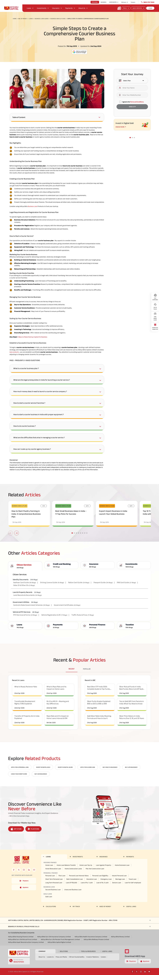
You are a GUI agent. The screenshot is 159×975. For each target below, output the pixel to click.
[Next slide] (16, 533)
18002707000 (18, 962)
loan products (14, 352)
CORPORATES (113, 2)
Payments (69, 8)
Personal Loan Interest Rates (79, 876)
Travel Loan (132, 879)
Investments (41, 8)
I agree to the (133, 102)
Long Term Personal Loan (53, 883)
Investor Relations (92, 957)
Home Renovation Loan (53, 869)
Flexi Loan (62, 876)
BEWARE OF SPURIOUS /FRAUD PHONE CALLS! (23, 926)
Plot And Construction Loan (95, 869)
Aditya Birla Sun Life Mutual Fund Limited (22, 939)
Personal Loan (50, 876)
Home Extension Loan (122, 865)
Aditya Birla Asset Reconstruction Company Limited (26, 942)
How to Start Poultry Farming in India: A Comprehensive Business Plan (26, 514)
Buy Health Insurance (110, 767)
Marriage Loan (120, 879)
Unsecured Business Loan (72, 889)
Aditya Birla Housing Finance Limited (20, 937)
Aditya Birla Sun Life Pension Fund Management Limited (60, 939)
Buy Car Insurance (41, 774)
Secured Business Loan (53, 889)
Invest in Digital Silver (65, 767)
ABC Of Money (22, 18)
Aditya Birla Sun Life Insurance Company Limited (54, 937)
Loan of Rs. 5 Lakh (102, 883)
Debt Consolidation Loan (74, 879)
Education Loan (91, 879)
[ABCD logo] (19, 953)
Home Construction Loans (73, 869)
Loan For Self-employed (133, 883)
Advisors (123, 2)
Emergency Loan (106, 879)
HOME (14, 18)
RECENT (72, 669)
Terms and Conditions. (137, 102)
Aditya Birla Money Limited (120, 937)
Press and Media (61, 957)
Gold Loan (48, 896)
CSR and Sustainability (76, 957)
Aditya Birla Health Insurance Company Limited (91, 937)
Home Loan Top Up (86, 865)
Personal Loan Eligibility (100, 876)
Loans (29, 8)
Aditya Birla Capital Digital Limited (59, 942)
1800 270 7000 (148, 2)
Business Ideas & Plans (57, 18)
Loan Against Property (103, 865)
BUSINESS (103, 2)
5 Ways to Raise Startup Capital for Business (32, 337)
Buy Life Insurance (131, 767)
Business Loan (32, 206)
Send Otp (132, 107)
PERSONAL (95, 2)
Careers (133, 2)
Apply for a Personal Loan (20, 767)
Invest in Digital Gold (43, 767)
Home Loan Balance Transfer (66, 865)
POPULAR (86, 669)
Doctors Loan (116, 883)
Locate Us (50, 957)
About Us (81, 8)
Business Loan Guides (42, 18)
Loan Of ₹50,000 (71, 883)
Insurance (55, 8)
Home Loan (49, 865)
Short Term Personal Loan (54, 879)
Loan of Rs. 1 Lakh (87, 883)
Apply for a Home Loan (87, 767)
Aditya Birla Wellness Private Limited (96, 939)
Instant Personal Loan (119, 876)
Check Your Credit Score (19, 774)
